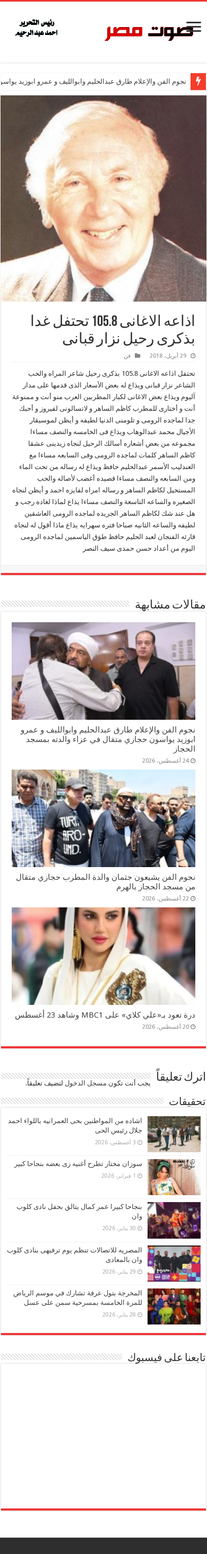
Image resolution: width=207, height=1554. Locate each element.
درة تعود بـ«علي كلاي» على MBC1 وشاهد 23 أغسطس (105, 1015)
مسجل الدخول (86, 1083)
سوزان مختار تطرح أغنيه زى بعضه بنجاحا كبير (78, 1164)
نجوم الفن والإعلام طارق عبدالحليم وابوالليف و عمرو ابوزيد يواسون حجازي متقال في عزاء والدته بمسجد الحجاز (108, 739)
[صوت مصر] (103, 30)
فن (127, 355)
